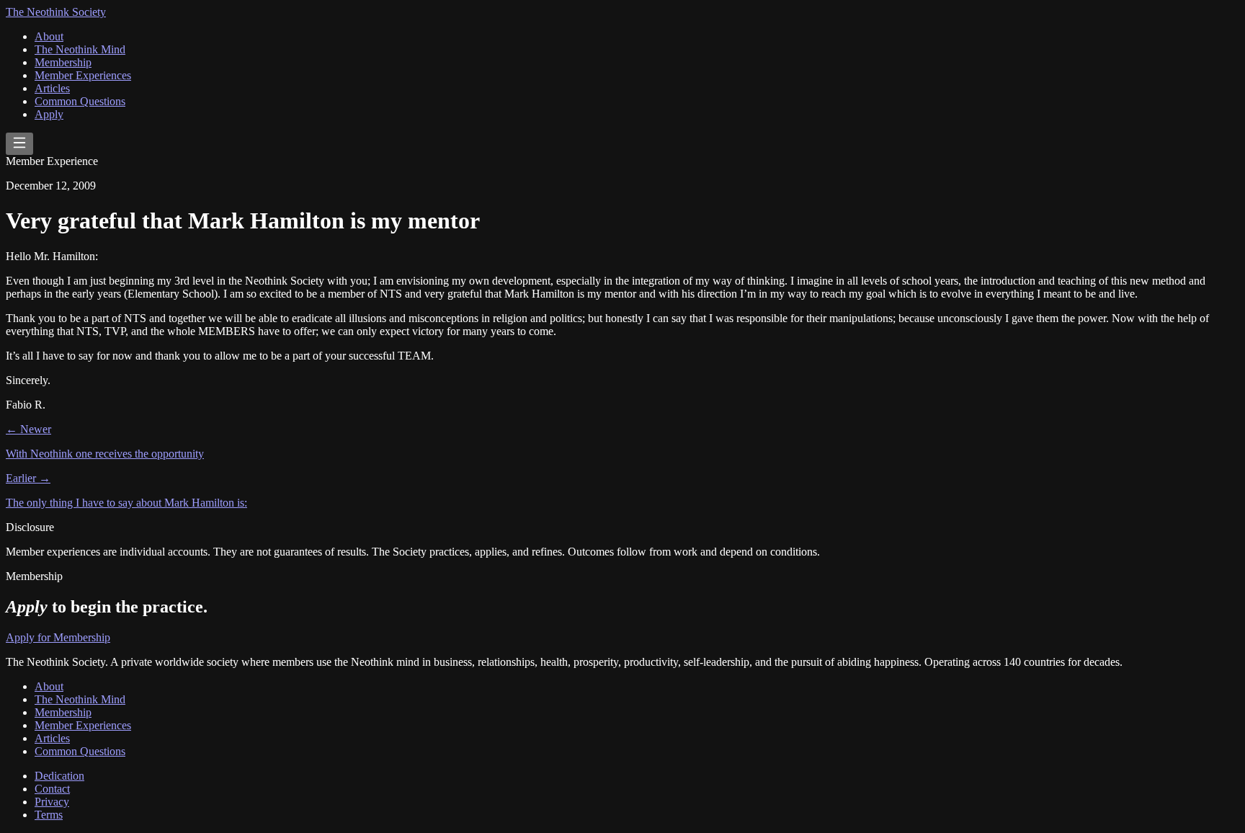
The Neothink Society (56, 12)
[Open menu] (19, 144)
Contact (52, 789)
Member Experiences (83, 75)
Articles (52, 88)
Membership (63, 62)
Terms (49, 814)
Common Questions (80, 101)
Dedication (59, 776)
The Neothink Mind (80, 49)
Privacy (52, 802)
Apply (49, 114)
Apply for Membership (58, 637)
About (49, 36)
